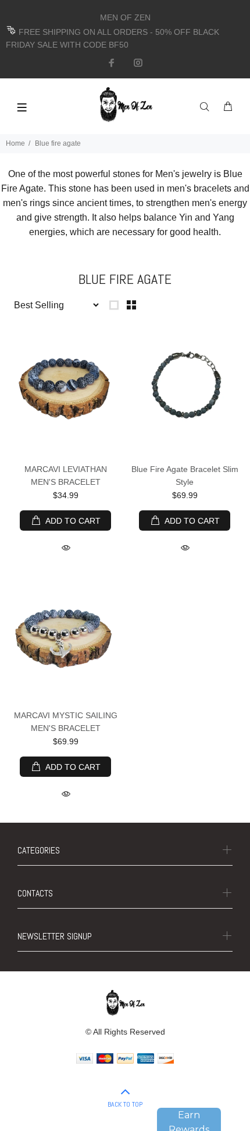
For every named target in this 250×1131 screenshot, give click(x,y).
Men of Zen (65, 457)
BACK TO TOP (125, 1104)
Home (15, 143)
